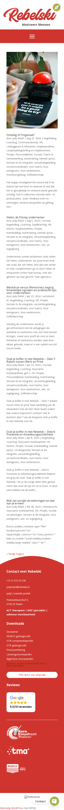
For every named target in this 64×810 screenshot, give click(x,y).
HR (40, 142)
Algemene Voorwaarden (19, 658)
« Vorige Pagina (15, 553)
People (10, 154)
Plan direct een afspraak (32, 674)
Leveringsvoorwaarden (19, 654)
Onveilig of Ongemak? (20, 135)
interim (10, 228)
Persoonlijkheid (24, 154)
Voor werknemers (30, 170)
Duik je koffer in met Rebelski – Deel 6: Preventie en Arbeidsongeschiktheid (30, 433)
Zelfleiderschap (35, 174)
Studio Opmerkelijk (28, 663)
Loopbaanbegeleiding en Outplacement (28, 150)
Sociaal (38, 154)
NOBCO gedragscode (18, 636)
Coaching (11, 142)
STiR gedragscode (16, 645)
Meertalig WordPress (11, 808)
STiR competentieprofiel (19, 640)
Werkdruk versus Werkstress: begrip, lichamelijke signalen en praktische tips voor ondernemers (31, 290)
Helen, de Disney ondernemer (25, 217)
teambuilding (13, 232)
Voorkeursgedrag (15, 174)
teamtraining (31, 158)
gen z (27, 373)
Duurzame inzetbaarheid (31, 441)
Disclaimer (12, 631)
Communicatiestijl (28, 142)
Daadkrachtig (39, 224)
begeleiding (50, 138)
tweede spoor (47, 158)
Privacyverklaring (15, 649)
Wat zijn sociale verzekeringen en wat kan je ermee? (30, 502)
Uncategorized (22, 450)
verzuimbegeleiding (44, 162)
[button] (20, 702)
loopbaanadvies (45, 146)
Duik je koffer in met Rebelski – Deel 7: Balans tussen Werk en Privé (30, 360)
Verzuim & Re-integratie (19, 162)
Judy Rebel (18, 138)
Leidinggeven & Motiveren (20, 146)
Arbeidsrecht (50, 506)
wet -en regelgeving (31, 518)
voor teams (35, 166)
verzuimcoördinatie (17, 166)
